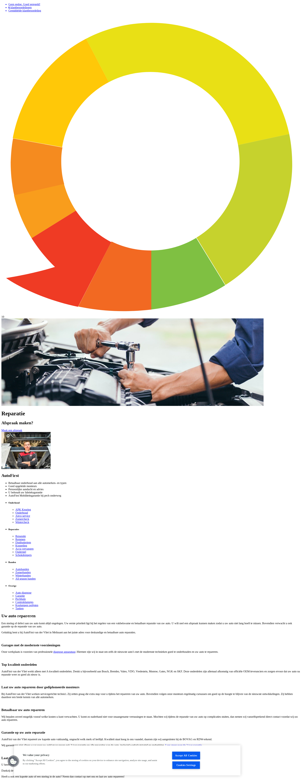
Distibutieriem (23, 542)
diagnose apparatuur (64, 651)
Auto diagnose (23, 592)
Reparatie (20, 536)
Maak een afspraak (11, 430)
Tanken (19, 608)
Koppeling (21, 545)
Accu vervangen (24, 548)
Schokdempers (23, 555)
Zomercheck (22, 519)
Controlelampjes (24, 602)
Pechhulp (20, 598)
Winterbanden (23, 575)
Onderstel (20, 551)
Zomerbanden (23, 572)
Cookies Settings (186, 765)
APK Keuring (23, 509)
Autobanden (22, 569)
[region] (127, 760)
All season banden (25, 578)
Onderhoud (21, 512)
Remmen (20, 539)
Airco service (22, 515)
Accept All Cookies (186, 755)
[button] (13, 761)
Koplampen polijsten (26, 605)
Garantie (20, 595)
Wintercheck (22, 522)
